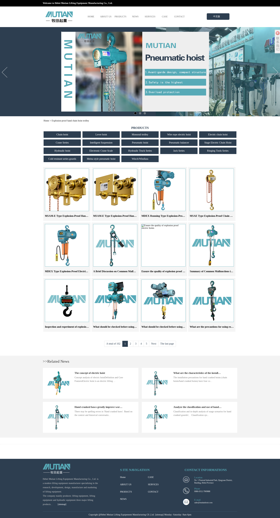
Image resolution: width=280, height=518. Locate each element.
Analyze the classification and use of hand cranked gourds (205, 407)
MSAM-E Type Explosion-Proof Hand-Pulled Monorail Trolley (79, 215)
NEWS (135, 16)
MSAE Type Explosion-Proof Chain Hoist (213, 215)
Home (46, 120)
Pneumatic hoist (140, 142)
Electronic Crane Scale (101, 150)
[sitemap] (62, 504)
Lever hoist (101, 134)
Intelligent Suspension (101, 142)
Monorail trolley (140, 134)
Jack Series (179, 150)
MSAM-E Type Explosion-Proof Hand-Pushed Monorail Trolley (128, 215)
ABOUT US (105, 16)
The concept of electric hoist (90, 373)
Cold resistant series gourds (62, 158)
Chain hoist (62, 134)
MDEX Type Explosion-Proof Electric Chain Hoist (72, 271)
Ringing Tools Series (217, 150)
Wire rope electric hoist (179, 134)
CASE (165, 16)
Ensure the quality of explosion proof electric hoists (169, 271)
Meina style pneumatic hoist (101, 158)
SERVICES (150, 16)
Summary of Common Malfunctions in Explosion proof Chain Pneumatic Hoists (233, 271)
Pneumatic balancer (179, 142)
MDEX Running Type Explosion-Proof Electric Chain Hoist (174, 215)
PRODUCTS (120, 16)
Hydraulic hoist (62, 150)
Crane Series (62, 142)
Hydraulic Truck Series (140, 150)
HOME (91, 16)
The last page (167, 343)
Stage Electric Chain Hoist (217, 142)
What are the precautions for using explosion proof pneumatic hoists (227, 326)
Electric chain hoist (218, 134)
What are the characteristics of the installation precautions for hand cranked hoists (218, 373)
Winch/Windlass (140, 158)
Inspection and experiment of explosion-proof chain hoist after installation (85, 326)
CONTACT (179, 16)
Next (153, 343)
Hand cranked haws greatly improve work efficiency (103, 407)
